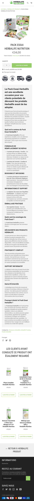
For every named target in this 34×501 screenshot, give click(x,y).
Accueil (3, 9)
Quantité (5, 61)
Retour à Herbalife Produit (18, 450)
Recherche (5, 463)
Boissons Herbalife (14, 330)
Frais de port (15, 55)
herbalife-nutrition (10, 495)
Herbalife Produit (13, 9)
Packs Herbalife (6, 332)
